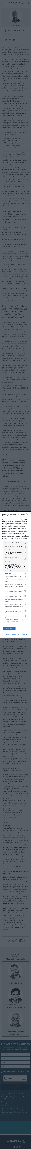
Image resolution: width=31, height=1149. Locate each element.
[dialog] (15, 574)
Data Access (15, 634)
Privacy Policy (24, 634)
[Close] (27, 514)
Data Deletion (6, 634)
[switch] (25, 547)
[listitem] (15, 543)
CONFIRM (9, 628)
